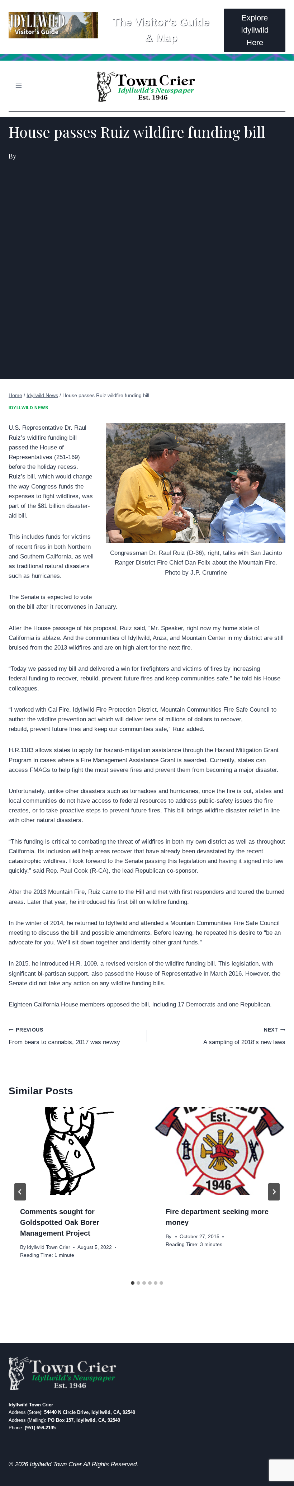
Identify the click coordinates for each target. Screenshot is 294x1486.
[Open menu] (18, 85)
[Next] (274, 1191)
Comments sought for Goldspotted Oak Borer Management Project (59, 1222)
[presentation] (74, 1151)
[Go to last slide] (20, 1191)
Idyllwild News (28, 407)
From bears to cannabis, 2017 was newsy (64, 1036)
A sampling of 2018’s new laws (244, 1036)
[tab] (132, 1283)
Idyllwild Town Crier (48, 1247)
